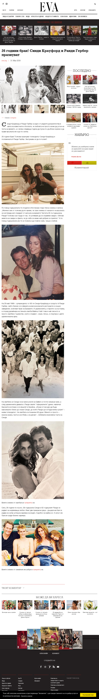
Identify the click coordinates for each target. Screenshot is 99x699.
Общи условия (54, 690)
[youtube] (49, 666)
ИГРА (75, 10)
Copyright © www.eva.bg (73, 678)
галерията (28, 503)
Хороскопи (21, 683)
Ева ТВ (19, 678)
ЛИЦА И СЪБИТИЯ (8, 16)
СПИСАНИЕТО (92, 10)
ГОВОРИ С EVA (19, 16)
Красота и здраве (6, 683)
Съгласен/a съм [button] (88, 695)
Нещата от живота (7, 685)
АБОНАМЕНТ (55, 653)
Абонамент (37, 681)
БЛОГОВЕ (82, 10)
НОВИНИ (56, 22)
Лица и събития (6, 678)
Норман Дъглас (76, 156)
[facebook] (41, 666)
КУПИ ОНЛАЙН (44, 653)
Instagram (7, 3)
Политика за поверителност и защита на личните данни (57, 680)
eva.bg (4, 61)
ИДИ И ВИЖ (72, 16)
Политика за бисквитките (57, 685)
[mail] (58, 666)
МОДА (28, 16)
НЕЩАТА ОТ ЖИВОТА (52, 16)
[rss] (54, 666)
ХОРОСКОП (20, 10)
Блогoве (20, 688)
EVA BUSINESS (82, 16)
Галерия (20, 681)
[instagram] (45, 666)
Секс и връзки (5, 688)
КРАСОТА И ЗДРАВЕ (37, 16)
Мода (3, 681)
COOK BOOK (64, 16)
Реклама (53, 687)
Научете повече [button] (26, 696)
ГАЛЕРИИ (11, 10)
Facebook (3, 3)
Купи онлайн (37, 678)
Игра (19, 685)
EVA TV (4, 10)
